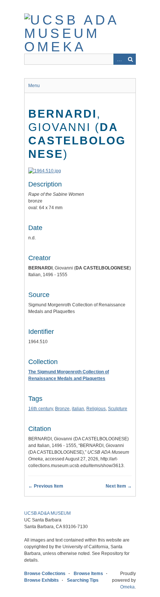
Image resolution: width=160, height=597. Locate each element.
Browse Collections (44, 573)
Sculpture (117, 408)
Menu (34, 85)
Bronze (62, 408)
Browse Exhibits (41, 580)
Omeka (127, 587)
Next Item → (119, 486)
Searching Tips (83, 580)
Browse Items (88, 573)
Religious (96, 408)
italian (78, 408)
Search (130, 59)
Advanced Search (119, 59)
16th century (40, 408)
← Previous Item (45, 486)
